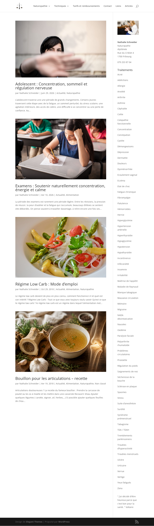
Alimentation (72, 194)
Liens (118, 6)
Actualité (61, 93)
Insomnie (122, 269)
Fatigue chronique (126, 191)
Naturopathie (40, 6)
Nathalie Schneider (29, 93)
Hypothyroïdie (124, 252)
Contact (108, 6)
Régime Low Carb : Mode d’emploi (46, 284)
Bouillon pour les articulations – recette (51, 378)
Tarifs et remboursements (86, 6)
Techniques (60, 6)
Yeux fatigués (124, 482)
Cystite (120, 140)
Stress (120, 397)
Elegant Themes (34, 521)
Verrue (120, 471)
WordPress (64, 521)
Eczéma (121, 180)
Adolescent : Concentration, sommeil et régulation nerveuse (51, 86)
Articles (129, 6)
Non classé (100, 383)
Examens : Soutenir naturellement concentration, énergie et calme (60, 187)
